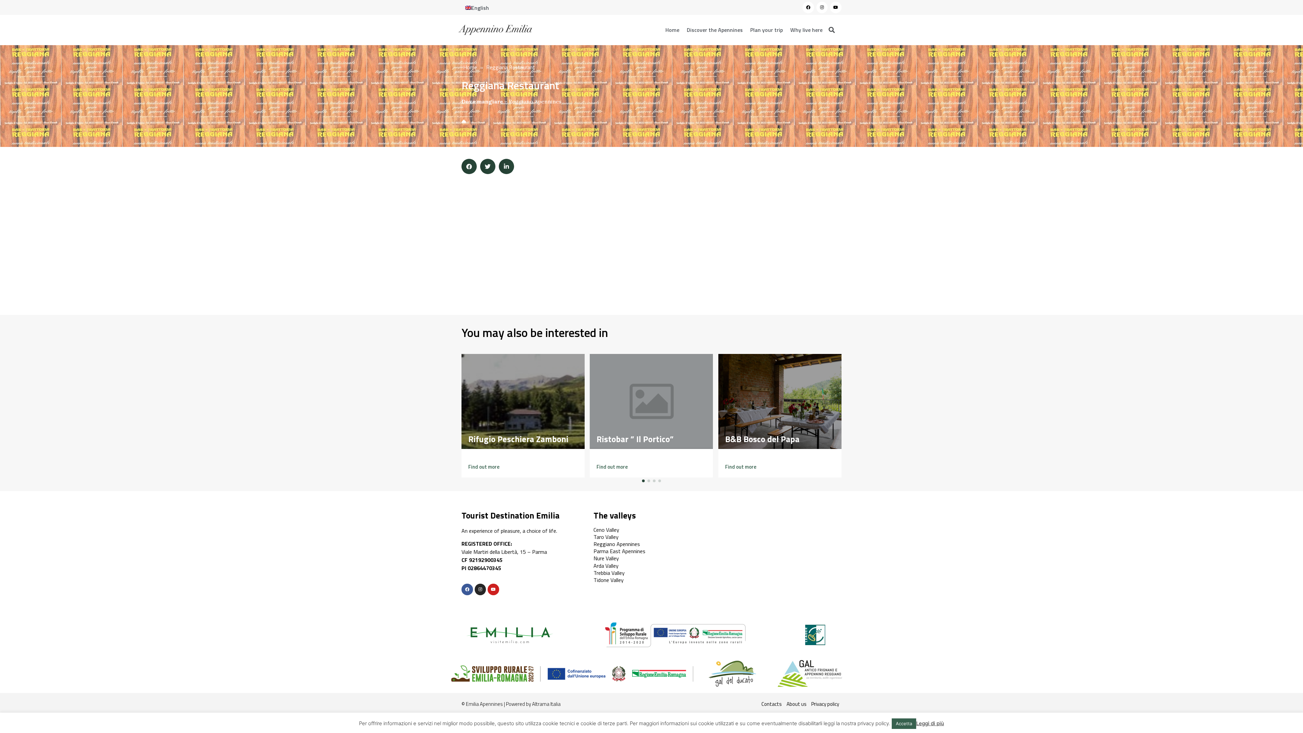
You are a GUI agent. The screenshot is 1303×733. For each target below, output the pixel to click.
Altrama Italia (546, 704)
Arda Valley (606, 566)
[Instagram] (822, 7)
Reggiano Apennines (535, 101)
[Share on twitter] (487, 166)
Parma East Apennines (619, 551)
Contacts (771, 704)
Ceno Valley (606, 530)
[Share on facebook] (469, 166)
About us (797, 704)
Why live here (806, 29)
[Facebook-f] (467, 589)
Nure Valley (606, 558)
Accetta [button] (904, 723)
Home (672, 29)
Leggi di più (930, 723)
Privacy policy (825, 704)
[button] (483, 466)
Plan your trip (766, 29)
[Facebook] (808, 7)
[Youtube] (836, 7)
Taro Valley (606, 537)
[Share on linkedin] (506, 166)
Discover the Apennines (715, 29)
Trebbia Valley (609, 573)
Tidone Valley (608, 580)
